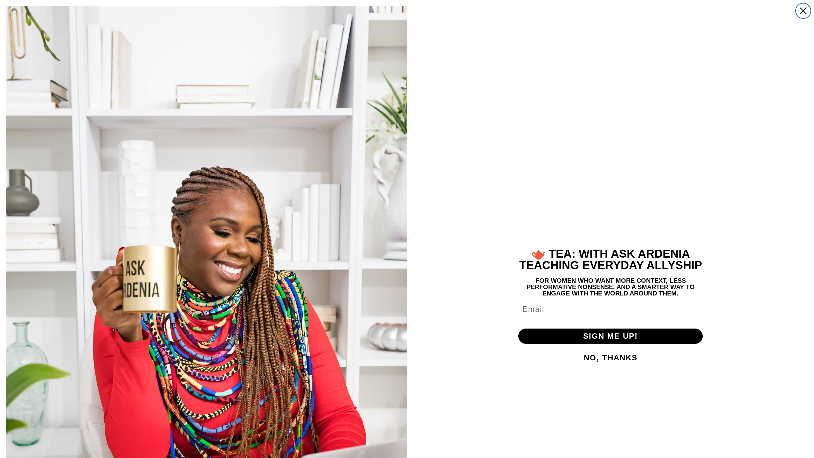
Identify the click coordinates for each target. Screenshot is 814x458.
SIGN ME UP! (610, 336)
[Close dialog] (803, 10)
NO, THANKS (611, 357)
